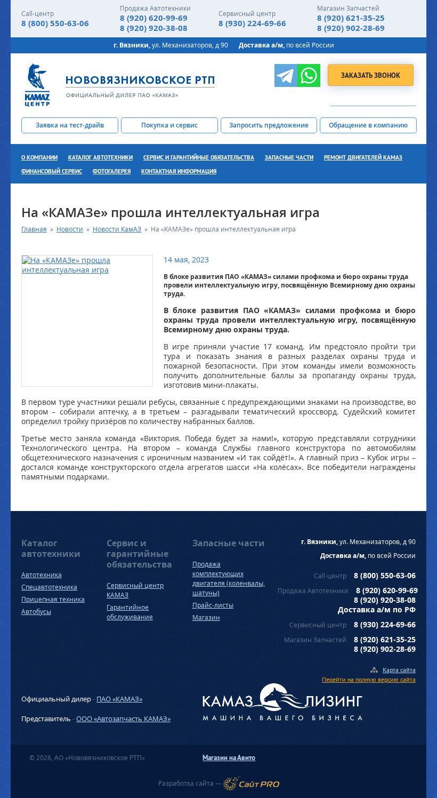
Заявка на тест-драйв (70, 125)
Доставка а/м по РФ (377, 609)
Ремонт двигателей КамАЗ (363, 157)
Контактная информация (178, 171)
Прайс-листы (212, 605)
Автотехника (41, 574)
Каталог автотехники (100, 157)
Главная (34, 229)
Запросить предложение (269, 125)
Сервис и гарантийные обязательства (198, 157)
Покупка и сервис (169, 125)
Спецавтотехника (49, 587)
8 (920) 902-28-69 (351, 28)
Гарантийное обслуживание (130, 612)
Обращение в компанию (368, 125)
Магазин (206, 617)
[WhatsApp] (308, 75)
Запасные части (289, 157)
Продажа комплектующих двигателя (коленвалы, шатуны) (228, 578)
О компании (39, 157)
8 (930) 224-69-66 (252, 23)
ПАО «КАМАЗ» (119, 699)
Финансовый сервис (51, 171)
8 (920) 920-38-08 (154, 28)
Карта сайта (399, 670)
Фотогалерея (112, 171)
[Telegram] (285, 75)
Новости (69, 229)
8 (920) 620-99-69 (154, 18)
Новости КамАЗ (117, 229)
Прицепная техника (53, 599)
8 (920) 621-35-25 (351, 18)
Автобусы (36, 611)
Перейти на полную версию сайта (369, 679)
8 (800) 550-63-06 (55, 23)
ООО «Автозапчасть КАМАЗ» (123, 718)
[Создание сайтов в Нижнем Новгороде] (251, 784)
